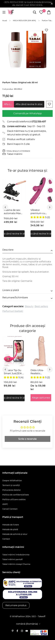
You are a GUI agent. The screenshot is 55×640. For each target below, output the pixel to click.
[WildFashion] (11, 12)
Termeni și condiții (11, 485)
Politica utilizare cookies (14, 499)
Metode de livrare (10, 524)
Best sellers (41, 306)
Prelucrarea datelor (11, 490)
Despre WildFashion (12, 480)
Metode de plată (10, 529)
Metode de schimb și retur (14, 534)
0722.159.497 (38, 121)
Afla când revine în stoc (9, 104)
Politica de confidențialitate (15, 494)
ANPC (5, 504)
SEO (34, 616)
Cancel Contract (9, 509)
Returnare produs (15, 605)
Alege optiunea (41, 397)
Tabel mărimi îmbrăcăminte (15, 554)
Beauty (29, 306)
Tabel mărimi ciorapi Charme (16, 564)
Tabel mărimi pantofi (12, 559)
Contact (6, 539)
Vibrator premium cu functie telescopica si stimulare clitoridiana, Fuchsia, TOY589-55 (40, 212)
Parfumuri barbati (12, 311)
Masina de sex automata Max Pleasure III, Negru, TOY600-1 (13, 212)
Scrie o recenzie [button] (27, 438)
